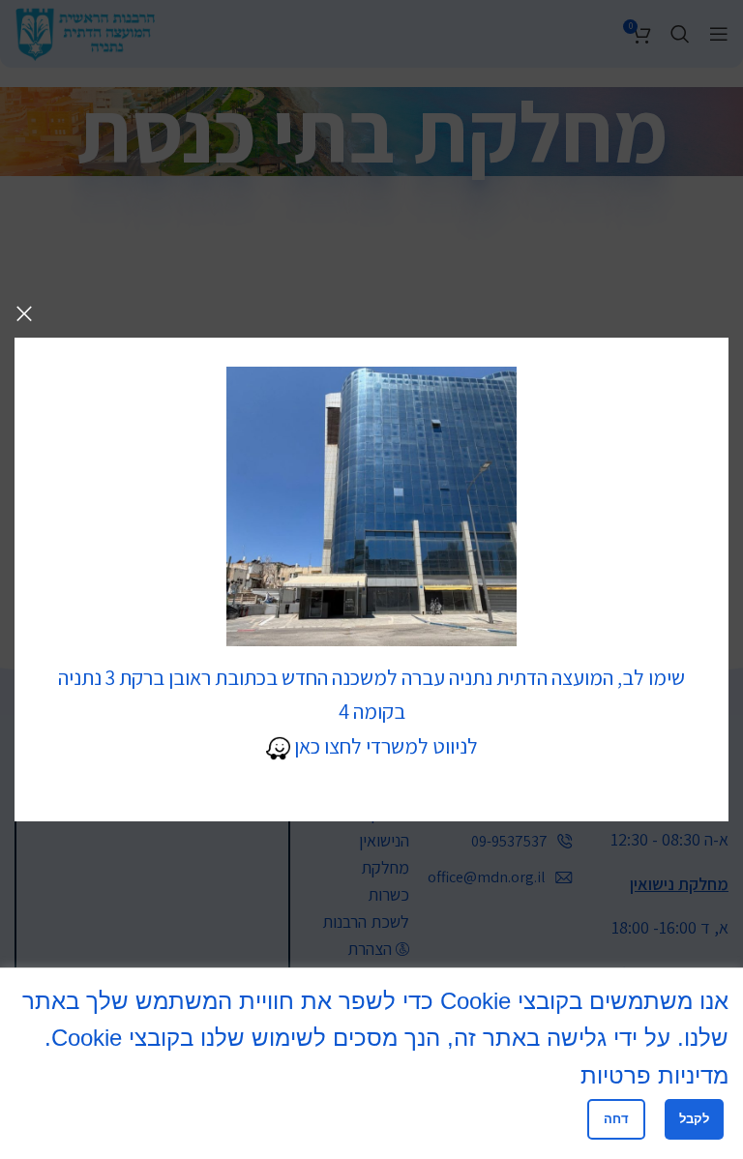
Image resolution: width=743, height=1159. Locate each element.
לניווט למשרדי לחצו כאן (384, 745)
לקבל (694, 1119)
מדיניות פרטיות (654, 1075)
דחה (616, 1119)
